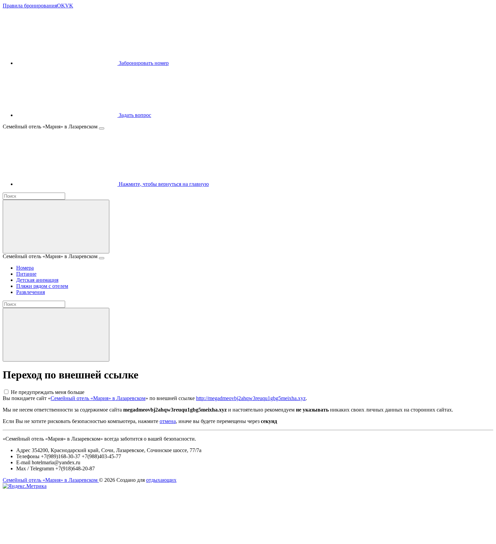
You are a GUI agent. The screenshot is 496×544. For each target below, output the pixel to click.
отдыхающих (161, 480)
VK (69, 5)
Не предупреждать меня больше (47, 392)
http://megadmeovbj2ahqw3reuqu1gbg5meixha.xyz (251, 398)
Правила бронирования (30, 5)
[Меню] (101, 128)
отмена (168, 421)
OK (61, 5)
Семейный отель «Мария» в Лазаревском (98, 398)
